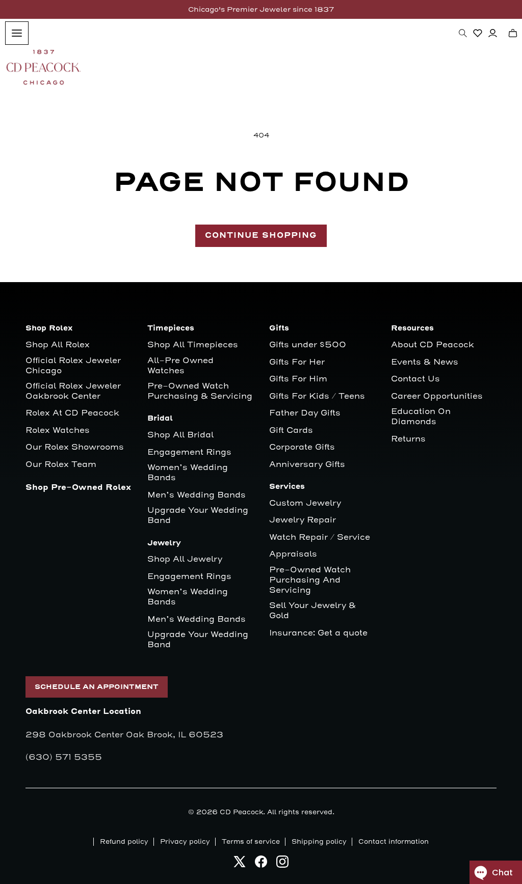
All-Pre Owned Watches (180, 366)
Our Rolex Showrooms (74, 447)
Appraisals (293, 554)
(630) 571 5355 (63, 757)
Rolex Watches (57, 430)
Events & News (424, 362)
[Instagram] (282, 864)
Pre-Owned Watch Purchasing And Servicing (310, 580)
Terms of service (251, 842)
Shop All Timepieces (192, 345)
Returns (408, 439)
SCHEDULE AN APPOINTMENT (97, 687)
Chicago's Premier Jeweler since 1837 (261, 9)
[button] (463, 33)
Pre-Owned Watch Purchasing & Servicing (199, 391)
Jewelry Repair (302, 520)
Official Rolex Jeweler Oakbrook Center (73, 391)
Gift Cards (291, 430)
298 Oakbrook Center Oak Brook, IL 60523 (124, 735)
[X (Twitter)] (239, 864)
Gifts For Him (298, 379)
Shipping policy (319, 842)
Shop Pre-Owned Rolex (78, 487)
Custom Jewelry (305, 503)
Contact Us (415, 379)
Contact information (393, 842)
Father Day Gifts (305, 413)
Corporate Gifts (302, 447)
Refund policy (124, 842)
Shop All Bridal (180, 435)
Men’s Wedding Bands (196, 495)
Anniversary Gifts (307, 464)
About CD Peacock (432, 345)
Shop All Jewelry (184, 559)
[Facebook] (261, 864)
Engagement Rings (189, 452)
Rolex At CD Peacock (72, 413)
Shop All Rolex (57, 345)
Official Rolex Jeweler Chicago (74, 366)
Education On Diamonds (421, 417)
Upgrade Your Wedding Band (197, 516)
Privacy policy (185, 842)
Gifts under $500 (307, 345)
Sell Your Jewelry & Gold (312, 611)
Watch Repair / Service (319, 537)
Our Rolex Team (60, 464)
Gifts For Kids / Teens (317, 396)
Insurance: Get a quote (318, 633)
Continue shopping (261, 235)
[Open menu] (17, 33)
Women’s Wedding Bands (187, 473)
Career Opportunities (437, 396)
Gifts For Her (297, 362)
